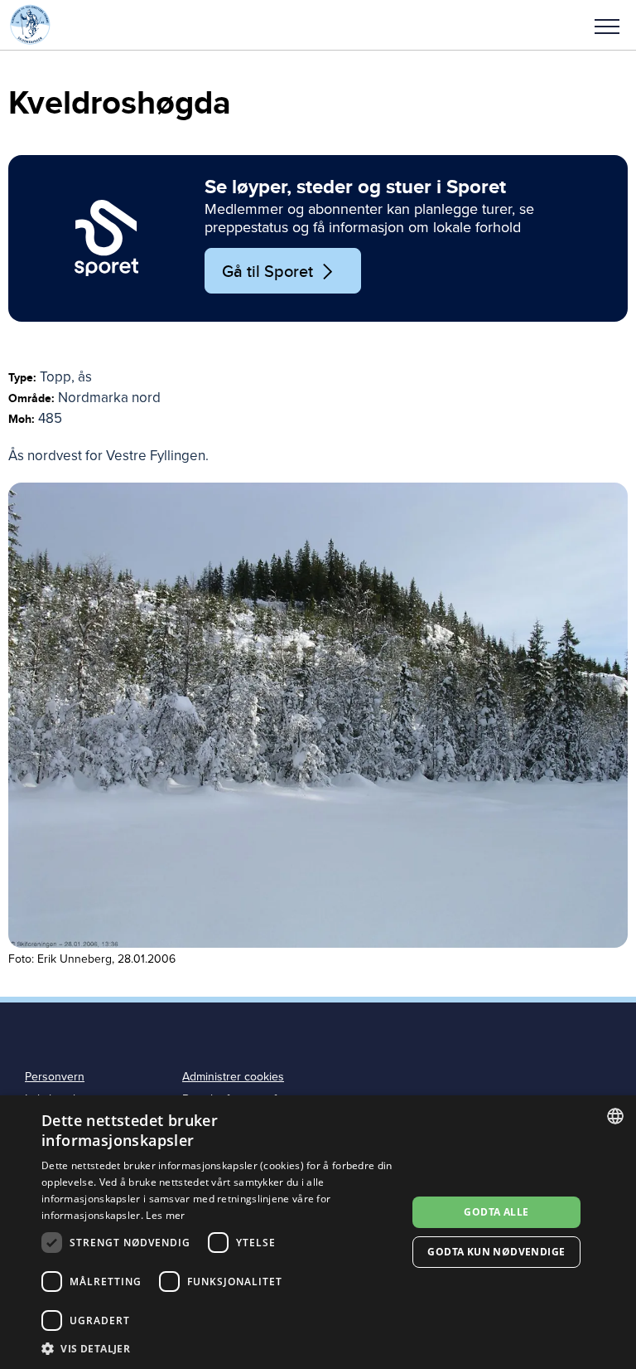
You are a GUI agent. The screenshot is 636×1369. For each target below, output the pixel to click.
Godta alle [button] (496, 1212)
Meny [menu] (607, 25)
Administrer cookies (233, 1077)
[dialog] (318, 1232)
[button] (607, 25)
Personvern (54, 1077)
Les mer (165, 1215)
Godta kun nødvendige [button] (496, 1252)
